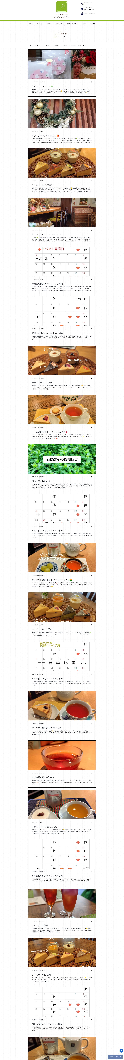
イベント (64, 45)
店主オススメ (38, 45)
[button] (94, 45)
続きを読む (81, 45)
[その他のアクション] (92, 82)
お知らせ (47, 45)
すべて (30, 45)
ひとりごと (72, 45)
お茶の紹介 (56, 45)
